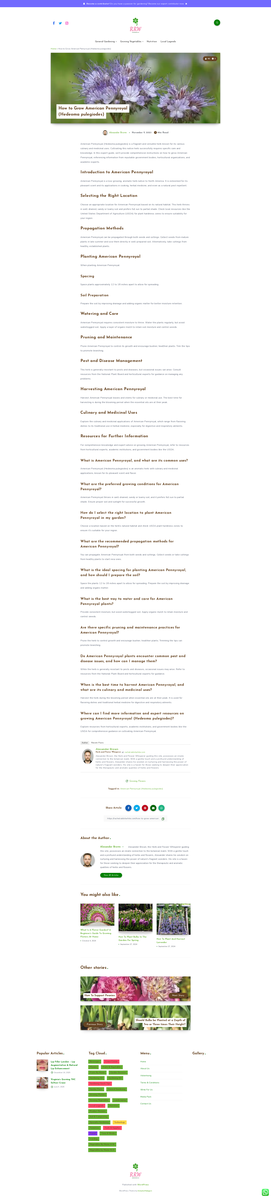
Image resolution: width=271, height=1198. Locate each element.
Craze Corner (111, 1062)
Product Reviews (98, 1111)
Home (53, 49)
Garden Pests (96, 1089)
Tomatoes (94, 1128)
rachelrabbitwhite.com (135, 752)
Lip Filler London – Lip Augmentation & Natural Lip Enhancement (64, 1065)
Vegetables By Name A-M (102, 1144)
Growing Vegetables (130, 41)
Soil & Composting (98, 1117)
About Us (144, 1068)
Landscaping (120, 1100)
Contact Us (145, 1103)
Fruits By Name (97, 1073)
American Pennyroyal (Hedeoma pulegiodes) (141, 788)
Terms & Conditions (149, 1082)
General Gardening (105, 41)
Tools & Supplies (112, 1128)
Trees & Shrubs (108, 1133)
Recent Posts (97, 743)
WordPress (143, 1184)
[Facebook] (53, 23)
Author (85, 743)
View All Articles (111, 875)
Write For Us (146, 1089)
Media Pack (145, 1096)
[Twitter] (60, 23)
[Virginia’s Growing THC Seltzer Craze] (42, 1083)
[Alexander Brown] (87, 763)
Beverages (95, 1062)
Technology (119, 1122)
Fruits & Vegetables (112, 1067)
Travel (93, 1133)
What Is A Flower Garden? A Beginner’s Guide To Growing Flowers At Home (95, 933)
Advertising (145, 1075)
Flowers (93, 1067)
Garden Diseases (118, 1073)
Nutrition (152, 41)
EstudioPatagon (145, 1191)
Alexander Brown (107, 749)
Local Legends (168, 41)
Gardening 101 (96, 1078)
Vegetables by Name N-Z (102, 1150)
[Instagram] (67, 23)
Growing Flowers (137, 781)
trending (94, 1139)
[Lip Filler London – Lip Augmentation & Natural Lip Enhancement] (42, 1065)
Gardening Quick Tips (100, 1084)
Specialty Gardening (99, 1122)
